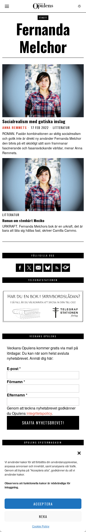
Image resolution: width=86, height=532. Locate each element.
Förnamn (16, 381)
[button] (79, 453)
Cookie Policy (40, 526)
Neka (43, 516)
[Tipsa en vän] (38, 268)
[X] (29, 268)
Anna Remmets (14, 127)
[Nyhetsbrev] (66, 268)
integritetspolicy (39, 413)
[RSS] (57, 268)
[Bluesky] (47, 268)
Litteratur (61, 127)
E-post (14, 368)
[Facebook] (20, 268)
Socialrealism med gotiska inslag (33, 121)
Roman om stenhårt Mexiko (23, 220)
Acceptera (43, 503)
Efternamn (17, 395)
